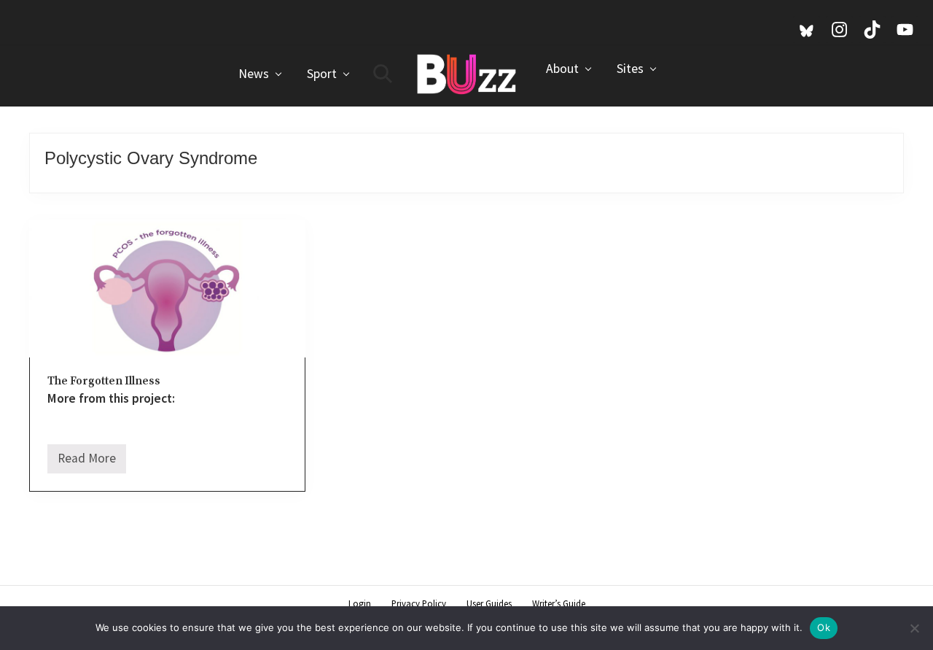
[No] (914, 628)
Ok (823, 627)
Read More (87, 461)
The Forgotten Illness (103, 381)
